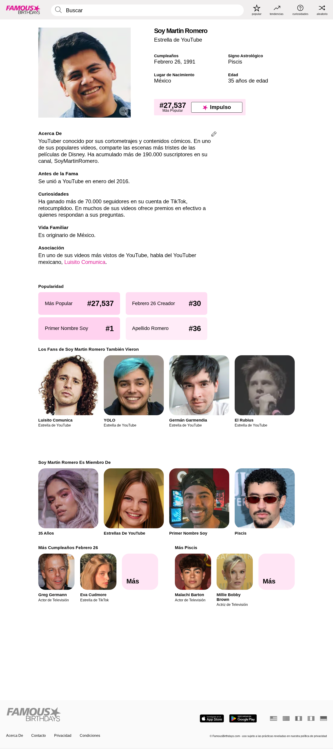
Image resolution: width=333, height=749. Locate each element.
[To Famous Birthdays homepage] (23, 9)
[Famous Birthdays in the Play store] (243, 718)
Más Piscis (186, 547)
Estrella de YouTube (178, 40)
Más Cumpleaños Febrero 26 (68, 547)
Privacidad (62, 735)
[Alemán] (323, 718)
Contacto (38, 735)
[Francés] (298, 718)
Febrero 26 (167, 62)
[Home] (85, 714)
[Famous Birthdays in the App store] (212, 718)
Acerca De (14, 735)
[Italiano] (311, 718)
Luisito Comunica (84, 262)
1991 (189, 62)
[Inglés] (273, 718)
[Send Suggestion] (213, 134)
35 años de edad (248, 81)
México (162, 81)
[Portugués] (286, 718)
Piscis (235, 62)
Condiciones (90, 735)
